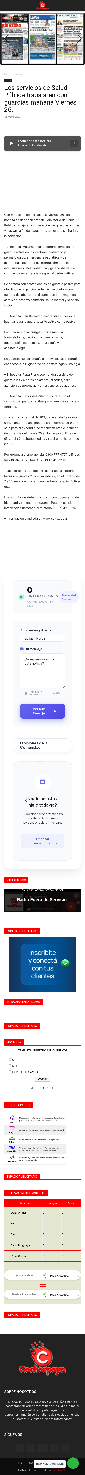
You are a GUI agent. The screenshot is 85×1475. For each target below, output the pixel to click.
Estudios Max (60, 1470)
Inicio (7, 74)
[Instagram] (31, 1448)
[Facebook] (8, 126)
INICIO (21, 1463)
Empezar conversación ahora (43, 841)
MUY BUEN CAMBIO (25, 1072)
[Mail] (42, 1448)
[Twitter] (18, 126)
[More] (46, 126)
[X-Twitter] (54, 1448)
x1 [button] (74, 143)
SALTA (18, 74)
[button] (7, 5)
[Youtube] (65, 1448)
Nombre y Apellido (40, 630)
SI (13, 1060)
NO (14, 1066)
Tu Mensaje (33, 649)
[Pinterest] (27, 126)
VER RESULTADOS (42, 1088)
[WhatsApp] (37, 126)
